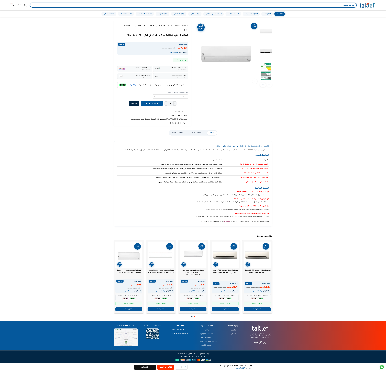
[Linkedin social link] (173, 123)
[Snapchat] (256, 342)
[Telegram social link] (170, 123)
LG (172, 119)
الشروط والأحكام (206, 338)
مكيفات (177, 25)
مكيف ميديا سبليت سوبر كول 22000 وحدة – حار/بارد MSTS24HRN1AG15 (193, 272)
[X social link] (178, 123)
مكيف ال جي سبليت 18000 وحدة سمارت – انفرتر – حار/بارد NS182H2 (128, 271)
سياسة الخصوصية (206, 334)
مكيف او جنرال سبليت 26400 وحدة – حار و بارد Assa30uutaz (257, 271)
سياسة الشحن (206, 345)
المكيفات (227, 221)
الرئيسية (185, 25)
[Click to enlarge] (254, 81)
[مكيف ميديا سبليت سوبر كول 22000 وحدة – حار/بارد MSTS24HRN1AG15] (193, 255)
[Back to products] (184, 30)
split (180, 119)
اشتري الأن (134, 103)
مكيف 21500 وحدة (157, 119)
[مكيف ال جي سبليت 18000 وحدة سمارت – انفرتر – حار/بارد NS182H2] (128, 255)
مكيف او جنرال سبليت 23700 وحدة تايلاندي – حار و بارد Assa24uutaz (225, 271)
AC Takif (168, 119)
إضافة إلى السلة (152, 103)
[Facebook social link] (181, 123)
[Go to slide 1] (194, 316)
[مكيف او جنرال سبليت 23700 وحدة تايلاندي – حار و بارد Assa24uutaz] (225, 255)
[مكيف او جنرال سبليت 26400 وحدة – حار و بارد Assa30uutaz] (257, 255)
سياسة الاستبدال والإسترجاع (206, 341)
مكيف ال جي (145, 119)
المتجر (233, 334)
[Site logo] (367, 5)
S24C (176, 119)
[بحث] (33, 5)
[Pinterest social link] (175, 123)
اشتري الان (145, 367)
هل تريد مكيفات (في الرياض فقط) (178, 92)
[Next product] (182, 30)
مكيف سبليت (135, 119)
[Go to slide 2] (192, 316)
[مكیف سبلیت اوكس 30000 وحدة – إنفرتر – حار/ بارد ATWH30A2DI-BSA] (161, 255)
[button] (263, 84)
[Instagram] (264, 342)
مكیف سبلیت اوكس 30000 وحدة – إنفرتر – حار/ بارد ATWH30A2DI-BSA (161, 271)
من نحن (206, 330)
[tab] (212, 133)
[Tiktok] (260, 342)
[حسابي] (25, 5)
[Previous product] (187, 30)
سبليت (170, 25)
